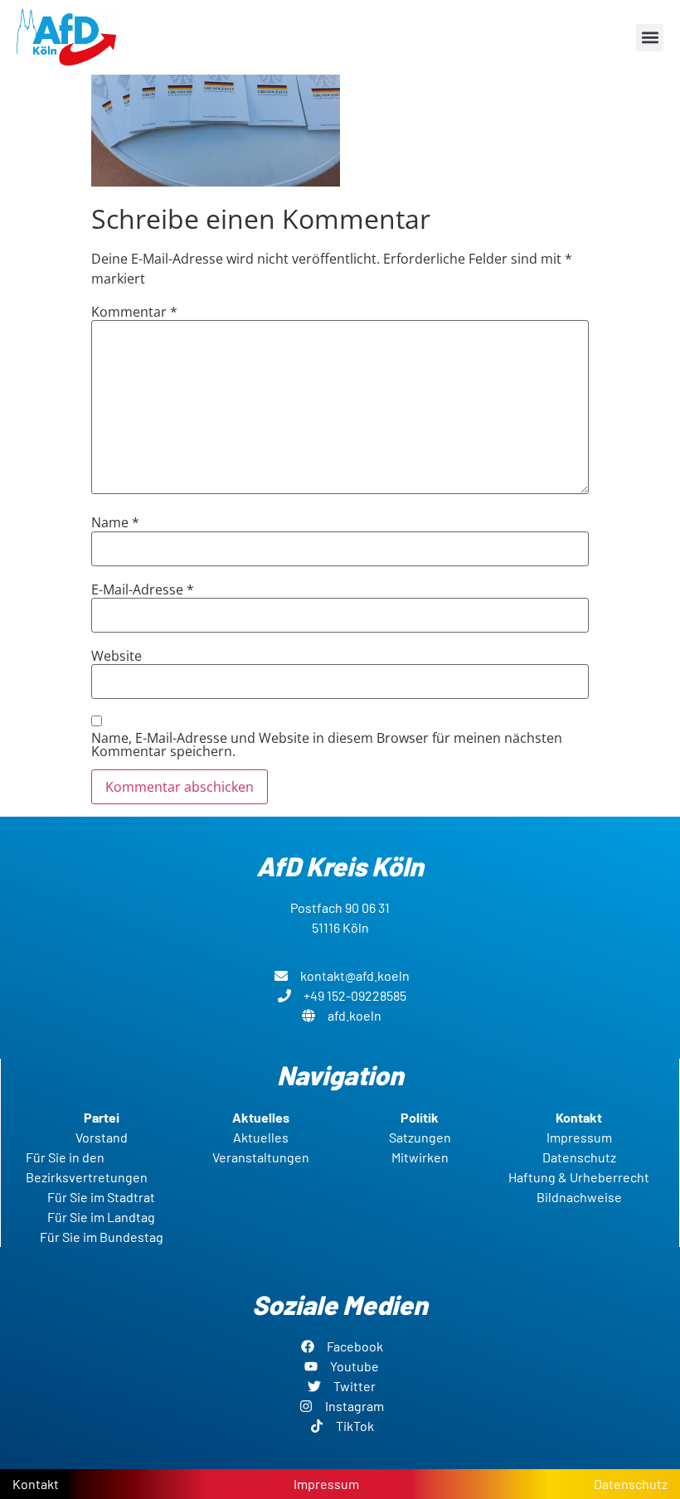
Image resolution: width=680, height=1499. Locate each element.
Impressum (326, 1484)
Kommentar (134, 311)
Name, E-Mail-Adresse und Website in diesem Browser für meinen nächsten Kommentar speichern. (326, 744)
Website (116, 655)
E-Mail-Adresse (142, 589)
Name (115, 522)
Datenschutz (631, 1484)
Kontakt (35, 1484)
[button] (649, 37)
